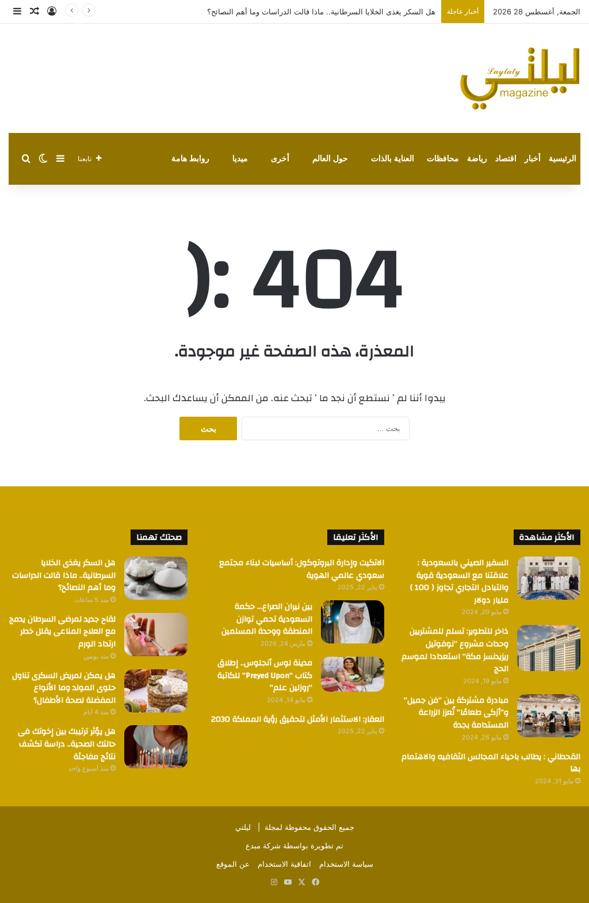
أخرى (280, 158)
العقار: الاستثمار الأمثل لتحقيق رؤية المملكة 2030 (297, 719)
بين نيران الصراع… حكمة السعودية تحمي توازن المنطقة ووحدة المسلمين (266, 619)
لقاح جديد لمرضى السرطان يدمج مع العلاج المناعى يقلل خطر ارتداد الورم (62, 631)
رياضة (477, 158)
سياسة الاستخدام (346, 863)
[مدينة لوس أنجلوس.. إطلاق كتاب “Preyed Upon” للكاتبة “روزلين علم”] (352, 674)
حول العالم (330, 158)
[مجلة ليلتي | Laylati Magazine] (520, 78)
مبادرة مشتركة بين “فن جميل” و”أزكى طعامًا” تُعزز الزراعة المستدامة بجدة (456, 713)
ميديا (240, 158)
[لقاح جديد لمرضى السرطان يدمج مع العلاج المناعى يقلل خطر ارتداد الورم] (156, 634)
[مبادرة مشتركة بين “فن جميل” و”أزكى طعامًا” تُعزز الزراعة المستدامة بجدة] (548, 715)
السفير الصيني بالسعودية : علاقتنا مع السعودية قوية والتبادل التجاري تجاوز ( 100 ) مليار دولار (459, 581)
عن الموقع (233, 863)
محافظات (443, 158)
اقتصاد (506, 158)
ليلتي (243, 827)
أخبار (533, 158)
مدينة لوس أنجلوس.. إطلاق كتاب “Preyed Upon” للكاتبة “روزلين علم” (264, 675)
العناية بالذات (392, 158)
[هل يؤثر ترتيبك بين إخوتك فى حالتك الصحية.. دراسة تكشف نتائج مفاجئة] (156, 746)
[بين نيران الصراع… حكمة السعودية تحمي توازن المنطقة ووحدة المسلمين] (352, 621)
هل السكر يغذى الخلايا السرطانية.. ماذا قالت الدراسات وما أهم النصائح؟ (321, 11)
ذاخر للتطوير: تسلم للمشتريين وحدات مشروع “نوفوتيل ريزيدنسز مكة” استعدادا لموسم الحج (454, 650)
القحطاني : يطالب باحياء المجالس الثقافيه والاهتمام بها (490, 763)
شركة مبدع (263, 845)
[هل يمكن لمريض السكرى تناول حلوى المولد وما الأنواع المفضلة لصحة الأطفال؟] (156, 691)
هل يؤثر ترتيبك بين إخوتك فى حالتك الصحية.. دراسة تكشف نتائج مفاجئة (67, 744)
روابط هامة (190, 158)
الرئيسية (562, 158)
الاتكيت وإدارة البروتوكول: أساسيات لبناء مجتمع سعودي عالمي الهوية (301, 569)
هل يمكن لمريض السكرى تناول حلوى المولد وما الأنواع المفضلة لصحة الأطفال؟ (64, 688)
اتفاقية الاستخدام (284, 863)
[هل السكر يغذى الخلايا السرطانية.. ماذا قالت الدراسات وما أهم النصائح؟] (156, 578)
